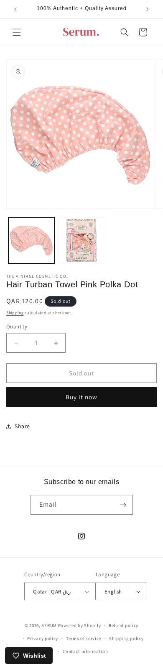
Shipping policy (126, 638)
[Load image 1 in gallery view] (31, 240)
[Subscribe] (123, 505)
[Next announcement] (147, 9)
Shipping (15, 312)
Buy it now (81, 397)
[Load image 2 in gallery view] (81, 240)
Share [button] (22, 426)
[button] (17, 32)
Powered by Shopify (79, 625)
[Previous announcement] (15, 9)
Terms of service (83, 638)
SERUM (49, 625)
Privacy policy (42, 638)
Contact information (85, 651)
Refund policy (123, 625)
